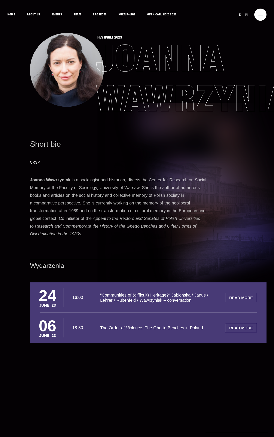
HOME (11, 14)
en (241, 14)
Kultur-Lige (127, 14)
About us (33, 14)
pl (246, 14)
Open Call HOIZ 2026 (162, 14)
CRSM (35, 162)
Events (57, 14)
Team (77, 14)
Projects (100, 14)
